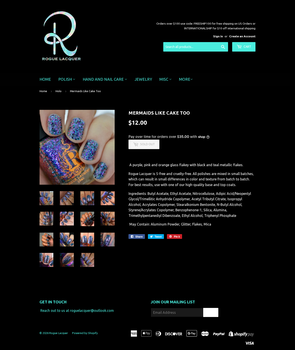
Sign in (218, 36)
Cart (247, 46)
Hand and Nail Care (104, 79)
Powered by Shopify (85, 332)
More (184, 79)
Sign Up (211, 312)
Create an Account (242, 36)
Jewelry (143, 79)
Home (45, 79)
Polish (65, 79)
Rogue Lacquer (58, 332)
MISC (164, 79)
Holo (59, 91)
